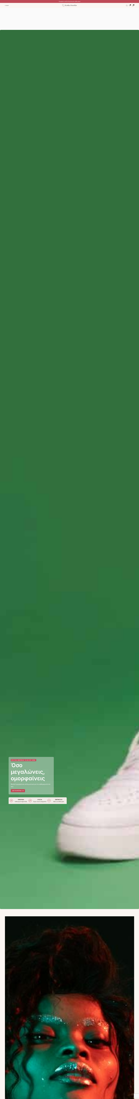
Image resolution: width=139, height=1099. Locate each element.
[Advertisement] (69, 19)
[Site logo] (69, 5)
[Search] (126, 5)
